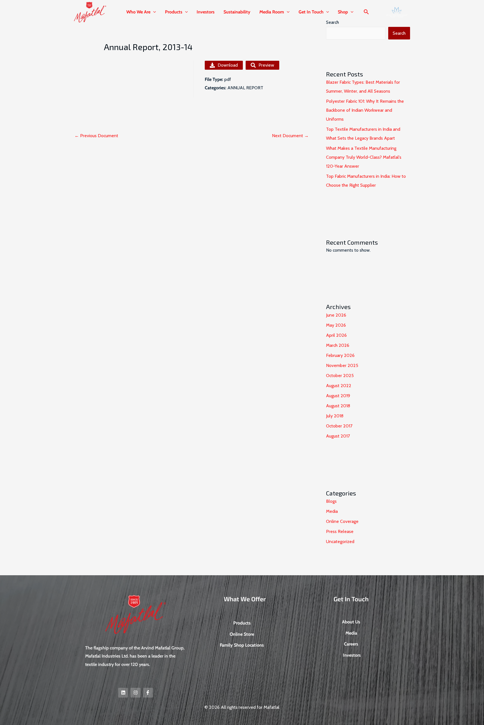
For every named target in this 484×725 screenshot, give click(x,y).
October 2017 (339, 426)
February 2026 (340, 355)
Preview (266, 65)
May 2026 (336, 325)
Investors (206, 12)
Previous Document (96, 135)
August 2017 (338, 436)
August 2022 (338, 385)
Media (332, 511)
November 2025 (342, 365)
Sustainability (237, 12)
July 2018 (334, 415)
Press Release (339, 531)
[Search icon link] (366, 12)
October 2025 (340, 375)
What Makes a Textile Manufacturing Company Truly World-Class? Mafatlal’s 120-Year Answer (363, 157)
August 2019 (338, 395)
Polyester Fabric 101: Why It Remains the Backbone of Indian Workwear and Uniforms (365, 110)
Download (228, 65)
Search (399, 33)
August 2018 (338, 405)
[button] (153, 12)
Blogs (331, 501)
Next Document (290, 135)
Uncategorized (340, 541)
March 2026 (337, 345)
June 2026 (336, 315)
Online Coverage (342, 521)
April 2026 (336, 335)
